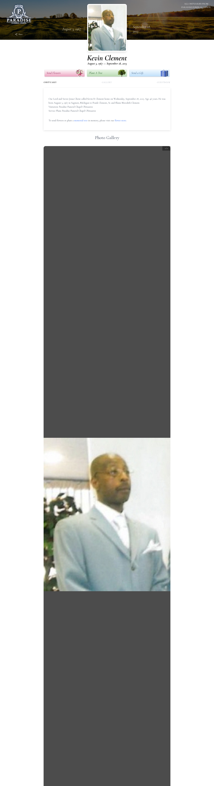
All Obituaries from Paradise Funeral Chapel (196, 5)
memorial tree (81, 120)
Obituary (50, 82)
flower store (120, 120)
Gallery (107, 82)
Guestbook (163, 82)
